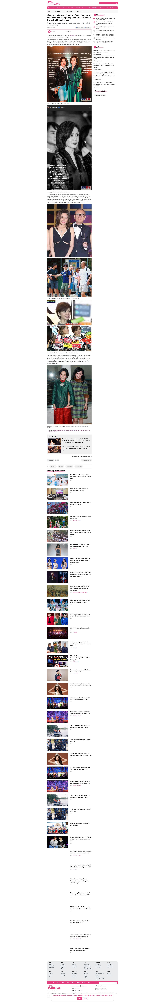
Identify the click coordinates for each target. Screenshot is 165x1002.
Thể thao (86, 978)
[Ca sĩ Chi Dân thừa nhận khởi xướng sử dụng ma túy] (57, 494)
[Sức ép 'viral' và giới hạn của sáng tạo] (57, 633)
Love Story (74, 966)
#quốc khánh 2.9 (77, 715)
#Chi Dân (75, 648)
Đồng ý (79, 998)
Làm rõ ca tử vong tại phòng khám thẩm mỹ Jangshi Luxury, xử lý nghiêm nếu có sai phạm (103, 65)
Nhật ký (74, 964)
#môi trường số (77, 938)
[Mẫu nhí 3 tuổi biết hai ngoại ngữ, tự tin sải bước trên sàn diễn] (57, 605)
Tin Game (109, 973)
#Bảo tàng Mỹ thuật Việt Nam (80, 592)
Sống (58, 8)
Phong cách (63, 966)
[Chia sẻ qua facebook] (56, 460)
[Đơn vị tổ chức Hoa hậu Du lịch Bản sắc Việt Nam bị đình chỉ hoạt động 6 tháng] (57, 536)
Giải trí (85, 975)
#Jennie (75, 548)
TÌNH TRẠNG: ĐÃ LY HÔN (99, 95)
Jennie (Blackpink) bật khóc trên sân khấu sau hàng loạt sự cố (105, 19)
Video (100, 8)
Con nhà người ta (87, 966)
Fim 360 (78, 8)
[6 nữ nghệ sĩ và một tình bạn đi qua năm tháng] (57, 522)
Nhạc (83, 8)
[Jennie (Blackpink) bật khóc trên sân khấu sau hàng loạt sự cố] (57, 550)
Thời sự (50, 975)
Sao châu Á (68, 11)
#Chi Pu (75, 869)
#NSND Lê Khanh (77, 520)
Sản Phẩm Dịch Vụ (100, 973)
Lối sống (62, 964)
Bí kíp (85, 967)
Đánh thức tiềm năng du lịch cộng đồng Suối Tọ (103, 58)
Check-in (63, 967)
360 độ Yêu (74, 967)
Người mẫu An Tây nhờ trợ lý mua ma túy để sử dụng (105, 38)
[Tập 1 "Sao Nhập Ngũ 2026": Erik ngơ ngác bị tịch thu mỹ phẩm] (57, 731)
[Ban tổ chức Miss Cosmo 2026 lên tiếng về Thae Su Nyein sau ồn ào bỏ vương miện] (57, 563)
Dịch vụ (97, 976)
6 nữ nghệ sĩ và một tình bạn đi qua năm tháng (105, 27)
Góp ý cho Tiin (87, 460)
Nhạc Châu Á (110, 966)
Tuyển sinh (86, 964)
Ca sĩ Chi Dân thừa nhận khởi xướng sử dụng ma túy (105, 31)
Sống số (97, 975)
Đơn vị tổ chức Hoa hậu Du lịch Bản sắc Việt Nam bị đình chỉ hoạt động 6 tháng (105, 35)
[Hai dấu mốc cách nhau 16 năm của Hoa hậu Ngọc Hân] (57, 675)
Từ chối (85, 998)
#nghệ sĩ (75, 632)
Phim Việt (98, 964)
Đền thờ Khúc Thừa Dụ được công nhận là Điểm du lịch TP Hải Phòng (104, 51)
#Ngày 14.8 (75, 674)
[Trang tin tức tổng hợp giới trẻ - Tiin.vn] (53, 3)
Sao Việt (57, 11)
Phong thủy (74, 978)
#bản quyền (76, 662)
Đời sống (86, 973)
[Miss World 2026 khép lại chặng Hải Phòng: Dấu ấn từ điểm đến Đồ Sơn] (57, 480)
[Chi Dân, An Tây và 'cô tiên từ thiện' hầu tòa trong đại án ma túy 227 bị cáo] (57, 647)
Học (68, 8)
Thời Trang (63, 973)
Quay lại (51, 460)
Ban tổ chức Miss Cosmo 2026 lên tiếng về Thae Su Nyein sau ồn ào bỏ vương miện (105, 23)
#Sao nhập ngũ (77, 855)
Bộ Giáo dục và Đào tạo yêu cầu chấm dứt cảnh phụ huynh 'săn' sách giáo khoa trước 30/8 (104, 84)
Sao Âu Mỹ (80, 11)
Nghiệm (94, 8)
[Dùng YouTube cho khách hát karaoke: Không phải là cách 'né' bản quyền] (57, 661)
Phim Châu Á (98, 967)
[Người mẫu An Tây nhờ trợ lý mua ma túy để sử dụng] (57, 508)
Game (111, 8)
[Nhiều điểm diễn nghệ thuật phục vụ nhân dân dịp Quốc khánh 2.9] (57, 717)
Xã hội (85, 976)
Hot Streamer (110, 975)
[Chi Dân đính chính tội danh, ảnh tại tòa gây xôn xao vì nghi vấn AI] (57, 619)
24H (72, 8)
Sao (53, 8)
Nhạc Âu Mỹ (110, 967)
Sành (106, 8)
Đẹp (89, 8)
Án (49, 976)
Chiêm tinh (74, 973)
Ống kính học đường (88, 968)
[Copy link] (58, 460)
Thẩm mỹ (63, 975)
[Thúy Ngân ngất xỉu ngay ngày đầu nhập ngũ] (57, 745)
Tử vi (73, 976)
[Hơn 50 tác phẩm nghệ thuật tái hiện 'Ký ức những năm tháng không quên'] (57, 591)
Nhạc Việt (109, 964)
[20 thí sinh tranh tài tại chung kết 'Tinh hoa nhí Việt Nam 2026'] (57, 703)
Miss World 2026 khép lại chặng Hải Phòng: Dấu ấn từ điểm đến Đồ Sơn (104, 42)
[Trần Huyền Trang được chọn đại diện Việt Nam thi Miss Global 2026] (57, 689)
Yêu (63, 8)
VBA (62, 968)
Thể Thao (51, 973)
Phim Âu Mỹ (98, 966)
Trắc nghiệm (75, 975)
